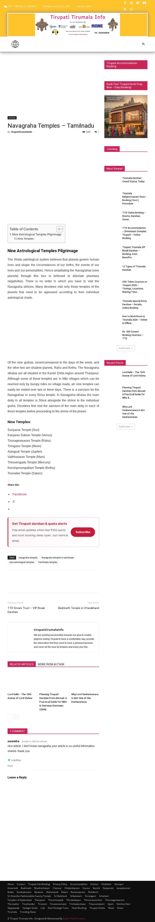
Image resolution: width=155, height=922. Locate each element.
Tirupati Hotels (97, 908)
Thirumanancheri (93, 900)
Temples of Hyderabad (20, 900)
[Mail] (138, 3)
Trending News (28, 911)
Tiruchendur (28, 904)
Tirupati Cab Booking (39, 884)
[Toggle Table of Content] (58, 229)
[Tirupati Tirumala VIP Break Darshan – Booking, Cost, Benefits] (111, 251)
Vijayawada (13, 908)
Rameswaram (78, 892)
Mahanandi (52, 892)
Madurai (38, 892)
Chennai (57, 888)
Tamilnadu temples (47, 562)
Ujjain (111, 904)
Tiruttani (42, 904)
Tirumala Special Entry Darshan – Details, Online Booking (134, 304)
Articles (12, 117)
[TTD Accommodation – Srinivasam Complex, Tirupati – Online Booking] (111, 231)
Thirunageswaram (114, 900)
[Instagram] (131, 3)
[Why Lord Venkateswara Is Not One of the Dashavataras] (85, 681)
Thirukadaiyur (73, 900)
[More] (46, 140)
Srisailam (104, 896)
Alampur (118, 884)
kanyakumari (123, 888)
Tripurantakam (97, 904)
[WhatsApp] (131, 9)
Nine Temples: (26, 238)
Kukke (11, 892)
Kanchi (96, 888)
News (111, 908)
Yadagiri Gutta (30, 908)
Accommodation (78, 884)
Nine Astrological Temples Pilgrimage (36, 234)
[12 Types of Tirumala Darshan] (111, 270)
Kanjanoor (108, 888)
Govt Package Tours (58, 908)
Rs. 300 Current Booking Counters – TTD (132, 335)
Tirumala (12, 911)
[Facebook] (125, 3)
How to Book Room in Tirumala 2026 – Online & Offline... (134, 320)
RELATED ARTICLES (21, 664)
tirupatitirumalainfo (21, 131)
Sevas (120, 908)
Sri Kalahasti (60, 896)
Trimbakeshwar (77, 904)
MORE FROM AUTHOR (51, 664)
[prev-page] (10, 717)
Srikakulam (76, 896)
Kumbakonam (24, 892)
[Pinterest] (29, 140)
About (11, 884)
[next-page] (16, 717)
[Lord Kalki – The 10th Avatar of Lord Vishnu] (21, 681)
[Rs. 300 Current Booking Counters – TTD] (111, 335)
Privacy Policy (60, 884)
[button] (143, 44)
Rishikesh (93, 892)
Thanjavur (40, 900)
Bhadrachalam (42, 888)
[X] (125, 9)
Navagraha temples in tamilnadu (58, 557)
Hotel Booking (79, 908)
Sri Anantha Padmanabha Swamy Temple (29, 896)
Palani (64, 892)
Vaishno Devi (123, 904)
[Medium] (144, 3)
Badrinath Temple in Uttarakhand (78, 608)
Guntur (86, 888)
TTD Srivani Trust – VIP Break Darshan (26, 610)
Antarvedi (13, 888)
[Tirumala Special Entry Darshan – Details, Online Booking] (111, 304)
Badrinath (26, 888)
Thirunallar (13, 904)
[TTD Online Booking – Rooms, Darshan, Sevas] (111, 216)
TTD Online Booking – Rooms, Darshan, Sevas (134, 216)
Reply (10, 766)
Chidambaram (72, 888)
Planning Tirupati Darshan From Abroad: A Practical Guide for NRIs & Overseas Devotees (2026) (53, 702)
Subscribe (83, 532)
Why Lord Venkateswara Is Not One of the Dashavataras (84, 698)
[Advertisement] (53, 88)
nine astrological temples (21, 562)
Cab (43, 908)
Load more (124, 348)
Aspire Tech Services (74, 918)
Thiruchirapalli (55, 900)
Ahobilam (106, 884)
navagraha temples (28, 557)
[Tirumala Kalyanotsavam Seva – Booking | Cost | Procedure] (111, 197)
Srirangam (90, 896)
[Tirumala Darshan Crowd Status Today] (111, 181)
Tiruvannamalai (58, 904)
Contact (21, 884)
